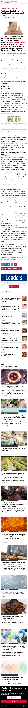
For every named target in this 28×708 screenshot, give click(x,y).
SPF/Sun (2, 296)
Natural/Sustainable (7, 470)
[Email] (2, 264)
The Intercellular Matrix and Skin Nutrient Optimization (13, 449)
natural (13, 81)
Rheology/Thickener (6, 674)
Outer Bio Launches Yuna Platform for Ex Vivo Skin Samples (11, 315)
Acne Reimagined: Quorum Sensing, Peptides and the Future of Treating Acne (13, 592)
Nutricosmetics (4, 328)
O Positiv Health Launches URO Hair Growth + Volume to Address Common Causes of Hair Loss (11, 332)
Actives (2, 344)
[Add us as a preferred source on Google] (15, 264)
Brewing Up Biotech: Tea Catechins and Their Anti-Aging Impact (13, 387)
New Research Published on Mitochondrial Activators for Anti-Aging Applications (9, 347)
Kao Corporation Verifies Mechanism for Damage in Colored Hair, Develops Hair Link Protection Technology (13, 504)
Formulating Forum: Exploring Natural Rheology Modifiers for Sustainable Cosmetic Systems (12, 679)
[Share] (5, 264)
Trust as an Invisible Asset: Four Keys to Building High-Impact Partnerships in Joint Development (14, 648)
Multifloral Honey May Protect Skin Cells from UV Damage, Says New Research (13, 535)
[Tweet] (12, 264)
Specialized (3, 304)
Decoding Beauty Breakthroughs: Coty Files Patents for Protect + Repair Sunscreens (11, 300)
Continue (14, 701)
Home (2, 8)
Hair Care (4, 613)
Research (7, 8)
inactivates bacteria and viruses (17, 72)
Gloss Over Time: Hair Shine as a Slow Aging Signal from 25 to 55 (12, 617)
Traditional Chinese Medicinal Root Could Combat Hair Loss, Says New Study (13, 563)
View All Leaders (14, 286)
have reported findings (17, 42)
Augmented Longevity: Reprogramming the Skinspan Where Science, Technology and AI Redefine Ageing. (10, 323)
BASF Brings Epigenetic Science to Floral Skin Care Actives (10, 355)
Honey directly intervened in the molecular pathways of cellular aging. (14, 539)
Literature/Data (16, 8)
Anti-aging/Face (5, 445)
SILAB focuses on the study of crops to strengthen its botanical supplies (11, 339)
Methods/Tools (5, 500)
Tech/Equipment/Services (6, 313)
